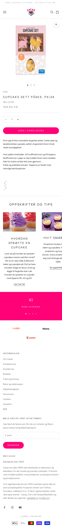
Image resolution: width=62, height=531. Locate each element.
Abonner (13, 445)
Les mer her (19, 284)
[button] (31, 183)
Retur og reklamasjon (13, 384)
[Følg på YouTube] (20, 507)
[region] (31, 303)
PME (5, 92)
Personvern (8, 394)
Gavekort (7, 404)
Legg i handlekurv (31, 130)
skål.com (45, 498)
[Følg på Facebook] (4, 507)
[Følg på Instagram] (12, 507)
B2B (5, 409)
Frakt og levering (11, 379)
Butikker (7, 374)
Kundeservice (9, 364)
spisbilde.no (32, 498)
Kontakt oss (8, 369)
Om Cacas (8, 359)
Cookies (7, 399)
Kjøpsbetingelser (11, 389)
